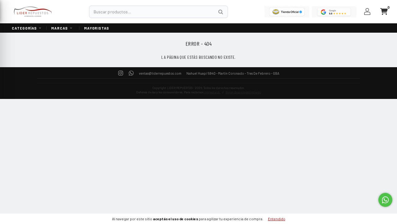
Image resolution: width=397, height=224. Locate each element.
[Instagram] (120, 73)
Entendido (276, 219)
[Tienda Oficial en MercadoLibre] (287, 11)
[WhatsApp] (131, 73)
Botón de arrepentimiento (243, 92)
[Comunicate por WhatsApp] (385, 200)
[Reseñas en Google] (334, 11)
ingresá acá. (212, 92)
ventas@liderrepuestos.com (160, 73)
